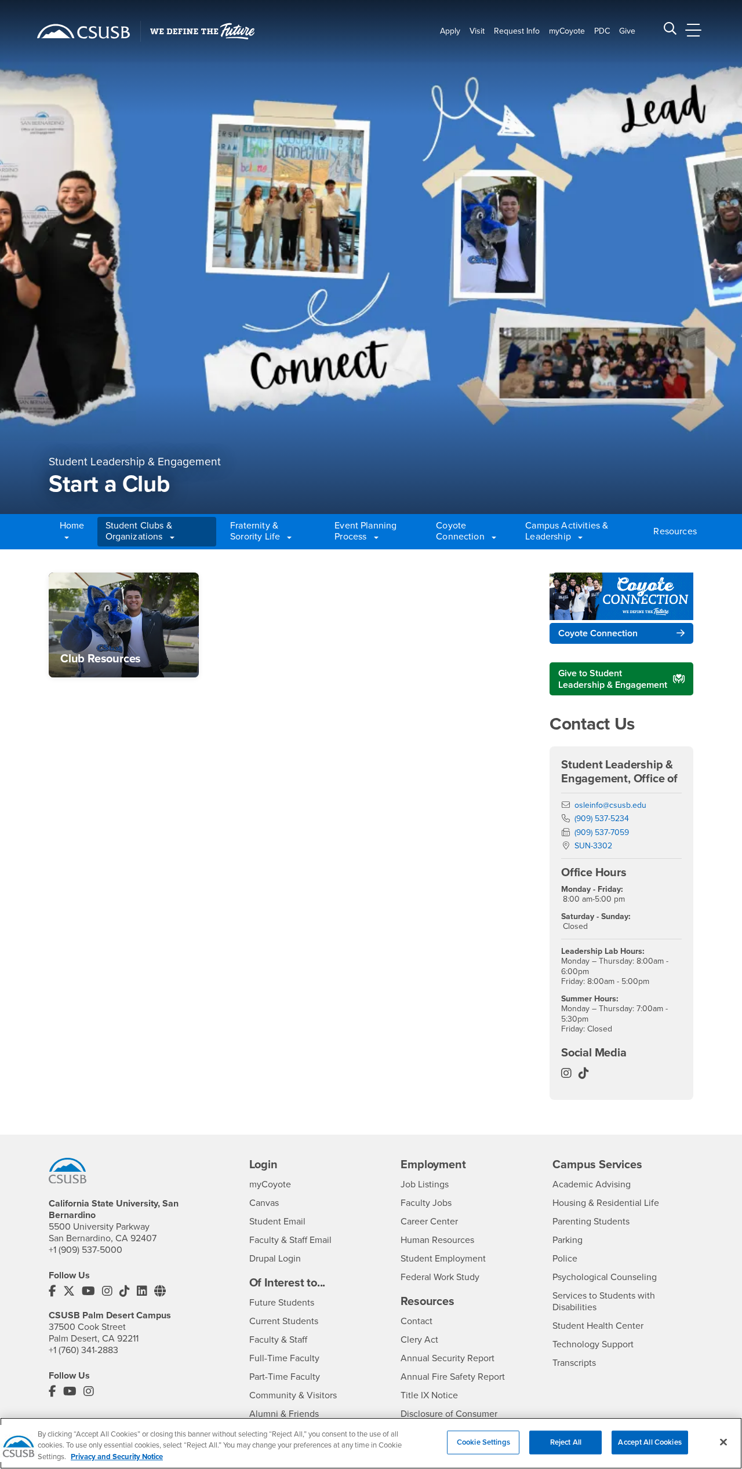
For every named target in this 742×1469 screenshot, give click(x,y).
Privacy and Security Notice (117, 1456)
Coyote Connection (598, 633)
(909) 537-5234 (601, 818)
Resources (671, 531)
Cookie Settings (483, 1441)
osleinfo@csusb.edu (610, 805)
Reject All (565, 1441)
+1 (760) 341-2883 (83, 1350)
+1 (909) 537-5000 (85, 1250)
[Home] (83, 31)
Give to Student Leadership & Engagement (612, 679)
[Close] (723, 1442)
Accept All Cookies (649, 1441)
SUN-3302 (593, 846)
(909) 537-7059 (601, 832)
